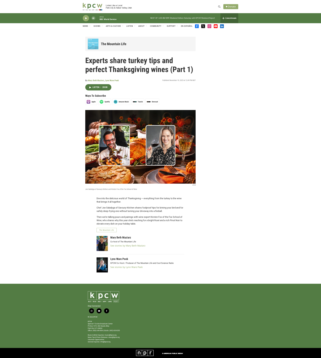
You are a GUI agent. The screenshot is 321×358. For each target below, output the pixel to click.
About (141, 26)
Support (171, 26)
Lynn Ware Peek (112, 80)
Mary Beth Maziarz (96, 80)
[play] (86, 18)
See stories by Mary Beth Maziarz (127, 245)
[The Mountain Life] (93, 44)
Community (155, 26)
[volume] (93, 18)
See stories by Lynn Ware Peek (126, 267)
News (85, 26)
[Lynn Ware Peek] (102, 264)
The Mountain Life (113, 44)
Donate (232, 6)
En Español (186, 26)
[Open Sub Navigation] (90, 26)
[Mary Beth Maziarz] (102, 243)
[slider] (97, 18)
